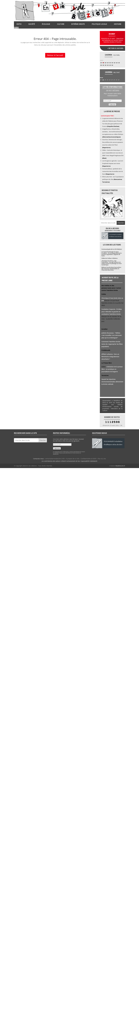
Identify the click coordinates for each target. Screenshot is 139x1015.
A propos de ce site (72, 459)
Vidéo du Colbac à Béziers (109, 258)
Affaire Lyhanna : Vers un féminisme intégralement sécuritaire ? (110, 356)
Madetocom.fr (120, 466)
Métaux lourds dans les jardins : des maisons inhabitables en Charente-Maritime (111, 268)
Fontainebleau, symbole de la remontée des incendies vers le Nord (112, 171)
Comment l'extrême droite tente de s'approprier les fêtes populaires (112, 344)
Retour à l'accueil (55, 55)
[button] (101, 62)
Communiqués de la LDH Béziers (111, 249)
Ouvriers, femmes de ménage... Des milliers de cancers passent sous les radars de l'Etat (112, 142)
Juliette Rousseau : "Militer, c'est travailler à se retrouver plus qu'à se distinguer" (111, 335)
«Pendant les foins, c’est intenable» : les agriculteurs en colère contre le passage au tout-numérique (111, 263)
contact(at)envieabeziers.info (55, 459)
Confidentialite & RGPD (88, 459)
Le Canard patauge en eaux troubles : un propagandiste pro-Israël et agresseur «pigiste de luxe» (111, 254)
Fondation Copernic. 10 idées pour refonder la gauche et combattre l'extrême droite (111, 311)
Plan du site (102, 459)
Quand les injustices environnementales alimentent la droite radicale (112, 381)
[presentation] (101, 60)
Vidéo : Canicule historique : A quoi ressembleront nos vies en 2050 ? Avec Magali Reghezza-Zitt (113, 152)
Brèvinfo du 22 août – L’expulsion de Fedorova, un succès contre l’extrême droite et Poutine (112, 40)
